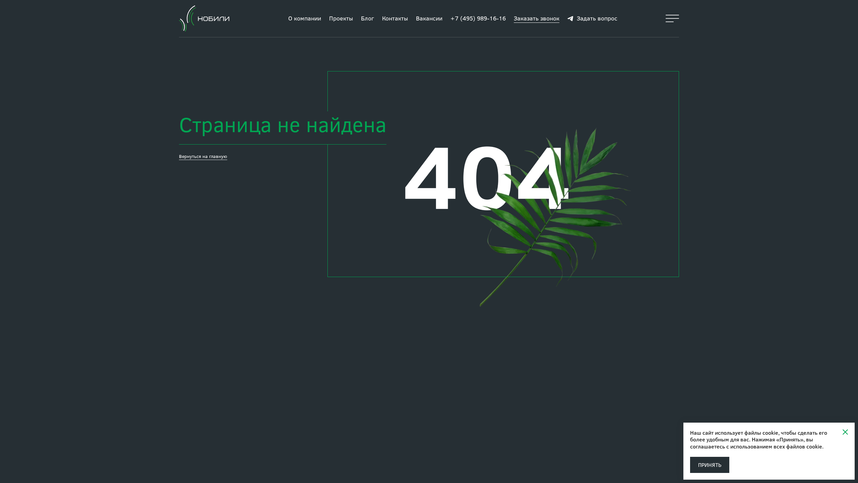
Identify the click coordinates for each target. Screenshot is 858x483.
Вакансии (429, 18)
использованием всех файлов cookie (776, 446)
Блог (367, 18)
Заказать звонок (536, 18)
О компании (304, 18)
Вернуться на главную (203, 156)
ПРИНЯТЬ (709, 464)
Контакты (395, 18)
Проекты (341, 18)
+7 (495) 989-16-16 (478, 18)
